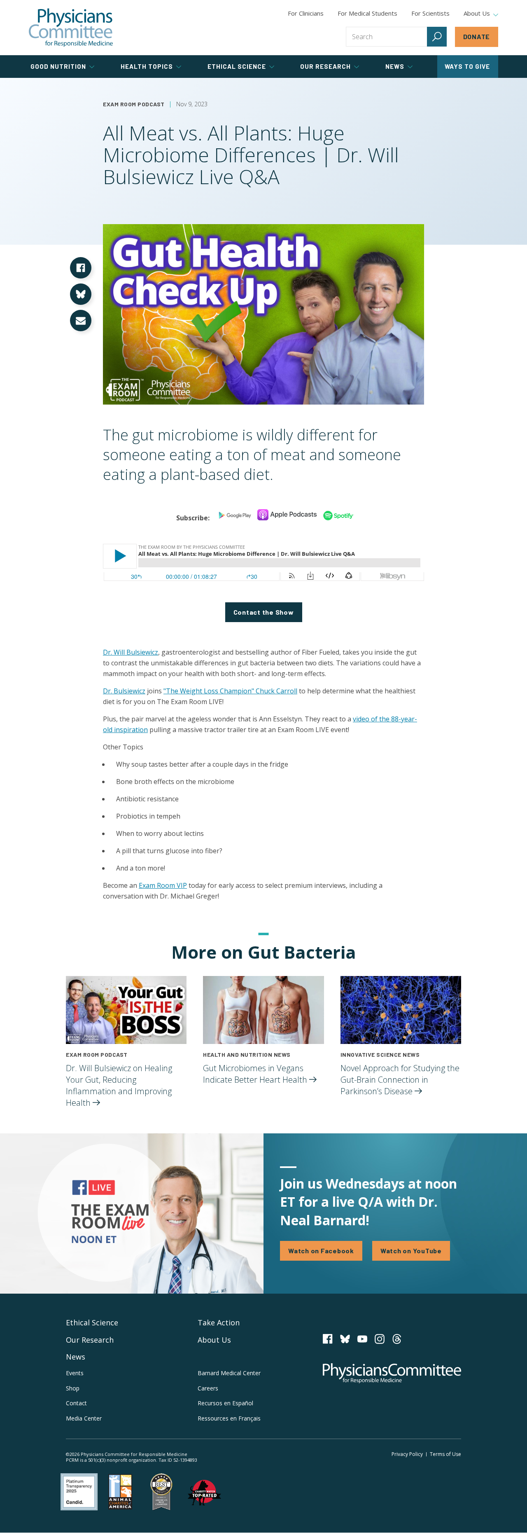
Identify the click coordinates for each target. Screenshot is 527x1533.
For (367, 13)
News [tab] (394, 66)
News (75, 1357)
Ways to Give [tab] (467, 66)
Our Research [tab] (325, 66)
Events (75, 1373)
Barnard (229, 1373)
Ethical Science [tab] (237, 66)
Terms (445, 1454)
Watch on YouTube (411, 1250)
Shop (72, 1388)
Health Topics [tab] (147, 66)
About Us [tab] (477, 13)
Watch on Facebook (321, 1250)
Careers (208, 1388)
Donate (476, 36)
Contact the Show (263, 612)
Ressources (229, 1418)
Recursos (225, 1403)
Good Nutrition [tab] (58, 66)
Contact (76, 1403)
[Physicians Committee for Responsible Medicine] (71, 27)
